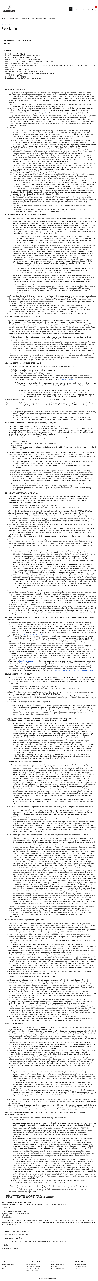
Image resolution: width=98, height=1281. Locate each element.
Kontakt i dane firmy (8, 1264)
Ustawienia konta (80, 1266)
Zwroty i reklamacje (32, 1270)
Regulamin (54, 1266)
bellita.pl (4, 24)
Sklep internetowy (47, 1278)
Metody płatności (31, 1264)
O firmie (4, 1266)
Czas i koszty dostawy (33, 1268)
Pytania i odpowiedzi (57, 1264)
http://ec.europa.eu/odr (27, 661)
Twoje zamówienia (80, 1264)
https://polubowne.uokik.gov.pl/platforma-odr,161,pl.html (73, 671)
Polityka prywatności (57, 1268)
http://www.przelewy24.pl (67, 379)
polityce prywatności (40, 112)
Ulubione (77, 1268)
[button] (70, 9)
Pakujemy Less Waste (33, 1266)
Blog (3, 1268)
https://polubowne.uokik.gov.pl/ (31, 634)
